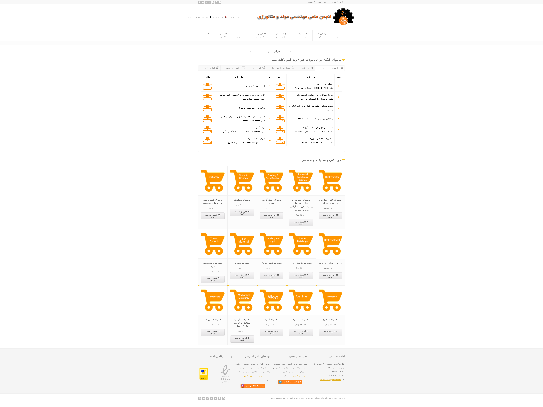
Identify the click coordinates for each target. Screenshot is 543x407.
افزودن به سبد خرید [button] (329, 216)
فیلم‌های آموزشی (233, 68)
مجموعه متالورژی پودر (301, 263)
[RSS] (199, 2)
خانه (338, 35)
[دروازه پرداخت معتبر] (203, 379)
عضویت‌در (281, 35)
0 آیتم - (322, 2)
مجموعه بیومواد (242, 263)
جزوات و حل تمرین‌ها (281, 68)
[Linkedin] (213, 2)
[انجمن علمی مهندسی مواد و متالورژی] (305, 24)
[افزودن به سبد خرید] (328, 169)
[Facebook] (209, 2)
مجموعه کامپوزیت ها (213, 319)
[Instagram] (216, 2)
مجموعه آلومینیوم (301, 319)
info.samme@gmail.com (330, 379)
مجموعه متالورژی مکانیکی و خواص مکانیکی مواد (242, 323)
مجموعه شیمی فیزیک (271, 263)
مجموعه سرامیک (242, 199)
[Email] (202, 2)
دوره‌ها (320, 35)
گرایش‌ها (261, 35)
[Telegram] (219, 2)
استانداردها (256, 68)
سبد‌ (206, 35)
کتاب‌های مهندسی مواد (330, 68)
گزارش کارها (209, 68)
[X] (206, 2)
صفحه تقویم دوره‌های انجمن (256, 375)
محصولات (302, 35)
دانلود (241, 35)
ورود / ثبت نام (336, 2)
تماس (223, 35)
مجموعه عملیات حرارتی (330, 263)
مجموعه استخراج (330, 319)
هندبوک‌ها (305, 68)
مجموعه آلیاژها (272, 319)
